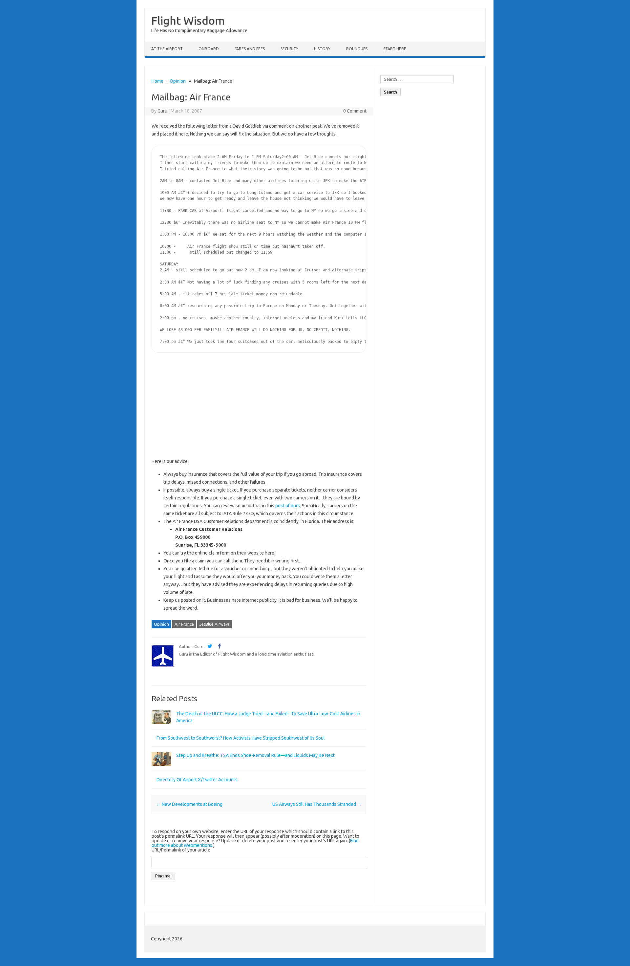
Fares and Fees (250, 49)
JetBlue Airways (215, 624)
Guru (162, 111)
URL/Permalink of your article (181, 850)
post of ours (287, 505)
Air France (184, 624)
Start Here (394, 49)
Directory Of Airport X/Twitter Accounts (197, 779)
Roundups (357, 49)
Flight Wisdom (188, 20)
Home (157, 81)
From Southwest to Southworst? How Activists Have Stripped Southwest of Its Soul (241, 738)
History (322, 49)
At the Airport (167, 49)
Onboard (209, 49)
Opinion (178, 81)
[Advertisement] (259, 406)
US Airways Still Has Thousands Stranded (317, 804)
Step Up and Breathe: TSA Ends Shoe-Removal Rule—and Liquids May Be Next (255, 755)
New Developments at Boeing (189, 804)
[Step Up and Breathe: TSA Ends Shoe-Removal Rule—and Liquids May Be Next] (161, 768)
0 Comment (355, 111)
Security (289, 49)
